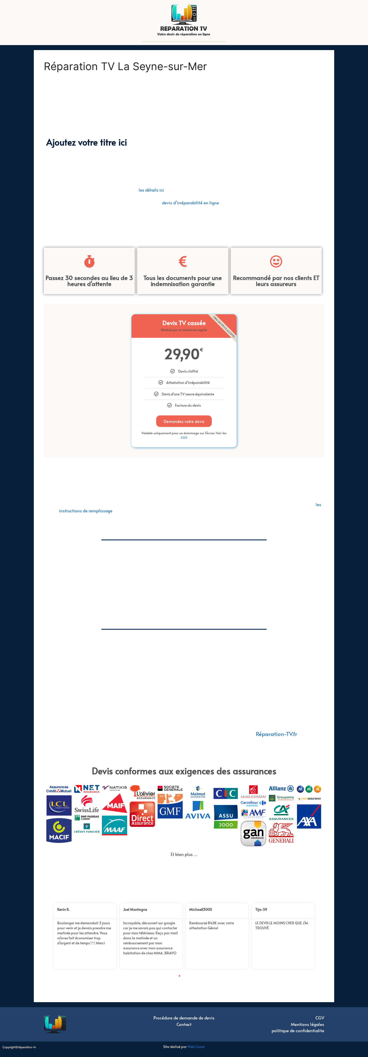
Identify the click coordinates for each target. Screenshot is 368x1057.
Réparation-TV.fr (276, 733)
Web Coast (196, 1046)
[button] (51, 936)
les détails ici (151, 190)
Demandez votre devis (184, 421)
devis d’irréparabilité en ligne (190, 203)
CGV (184, 437)
